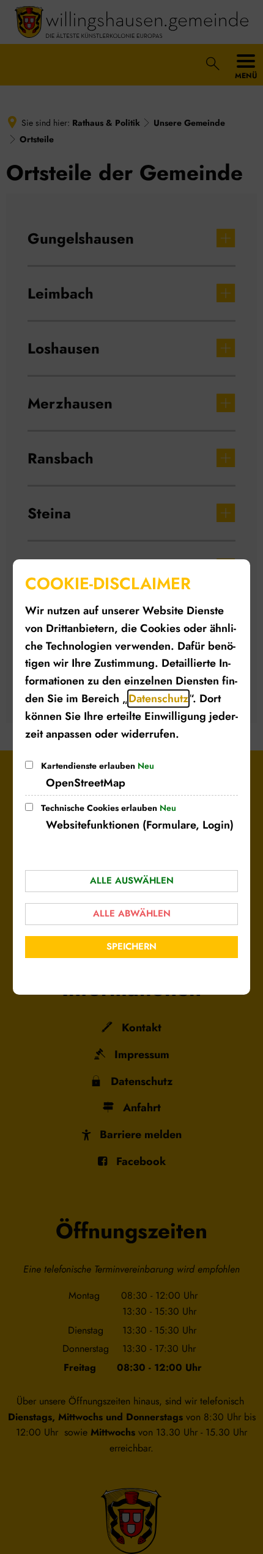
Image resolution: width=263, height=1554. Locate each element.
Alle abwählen (132, 913)
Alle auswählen (132, 880)
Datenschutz (158, 698)
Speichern (131, 946)
